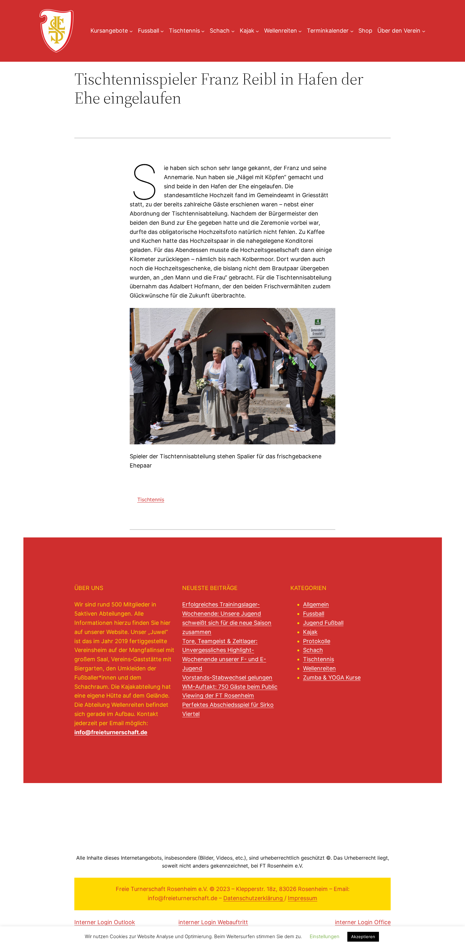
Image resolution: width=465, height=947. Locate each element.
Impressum (302, 898)
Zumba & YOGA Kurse (332, 677)
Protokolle (316, 641)
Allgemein (316, 604)
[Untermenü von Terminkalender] (352, 31)
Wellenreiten (319, 668)
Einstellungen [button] (324, 943)
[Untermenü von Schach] (233, 31)
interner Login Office (363, 922)
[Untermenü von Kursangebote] (131, 31)
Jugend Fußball (323, 622)
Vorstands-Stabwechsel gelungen (227, 677)
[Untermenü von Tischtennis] (203, 31)
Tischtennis (150, 499)
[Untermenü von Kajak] (257, 31)
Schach (313, 650)
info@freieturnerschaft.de (110, 732)
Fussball (313, 613)
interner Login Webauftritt (213, 922)
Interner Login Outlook (104, 922)
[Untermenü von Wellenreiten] (300, 31)
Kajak (310, 632)
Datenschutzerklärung (253, 898)
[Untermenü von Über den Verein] (423, 31)
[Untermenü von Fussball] (162, 31)
